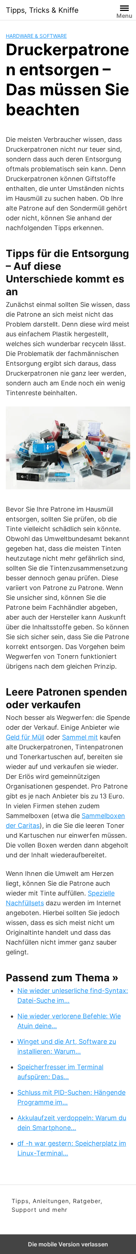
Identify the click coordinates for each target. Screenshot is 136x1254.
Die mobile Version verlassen (68, 1244)
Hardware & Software (36, 36)
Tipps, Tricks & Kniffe (42, 10)
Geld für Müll (25, 737)
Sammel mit (80, 737)
